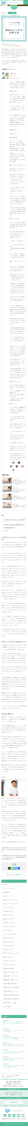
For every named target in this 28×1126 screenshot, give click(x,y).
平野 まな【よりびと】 (8, 941)
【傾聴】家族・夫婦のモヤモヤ (10, 979)
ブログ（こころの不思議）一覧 (14, 874)
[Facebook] (11, 466)
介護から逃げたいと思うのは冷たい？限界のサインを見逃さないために (19, 507)
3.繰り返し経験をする (9, 527)
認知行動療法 (6, 892)
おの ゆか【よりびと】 (8, 930)
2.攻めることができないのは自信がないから (14, 524)
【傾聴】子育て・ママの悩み (10, 1002)
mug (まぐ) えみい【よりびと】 (11, 903)
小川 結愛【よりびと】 (8, 911)
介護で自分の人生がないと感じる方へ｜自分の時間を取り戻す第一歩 (19, 499)
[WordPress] (13, 470)
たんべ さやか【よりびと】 (9, 934)
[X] (19, 462)
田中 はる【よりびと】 (8, 945)
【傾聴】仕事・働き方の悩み (10, 983)
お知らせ (5, 884)
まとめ (5, 530)
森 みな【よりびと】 (8, 949)
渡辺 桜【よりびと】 (8, 915)
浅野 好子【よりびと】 (8, 918)
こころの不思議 (12, 12)
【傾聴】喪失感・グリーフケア (10, 991)
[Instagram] (16, 466)
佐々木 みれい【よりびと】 (9, 960)
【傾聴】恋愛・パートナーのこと (11, 976)
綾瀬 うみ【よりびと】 (8, 938)
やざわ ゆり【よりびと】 (9, 926)
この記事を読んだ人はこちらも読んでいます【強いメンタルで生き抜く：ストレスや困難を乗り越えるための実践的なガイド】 (13, 857)
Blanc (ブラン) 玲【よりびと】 (10, 899)
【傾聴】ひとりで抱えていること (11, 972)
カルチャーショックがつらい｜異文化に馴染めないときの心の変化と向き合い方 (19, 491)
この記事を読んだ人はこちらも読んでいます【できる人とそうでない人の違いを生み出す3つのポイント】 (13, 849)
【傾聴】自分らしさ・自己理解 (10, 987)
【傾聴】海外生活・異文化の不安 (11, 998)
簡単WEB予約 (14, 1102)
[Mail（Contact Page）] (13, 462)
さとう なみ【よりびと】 (9, 907)
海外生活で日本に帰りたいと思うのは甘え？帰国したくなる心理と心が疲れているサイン (19, 482)
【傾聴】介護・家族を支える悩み (11, 995)
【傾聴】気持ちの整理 (8, 968)
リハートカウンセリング (9, 888)
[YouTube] (22, 466)
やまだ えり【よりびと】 (9, 964)
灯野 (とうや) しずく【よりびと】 (11, 953)
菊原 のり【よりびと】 (8, 957)
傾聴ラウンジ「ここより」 (9, 896)
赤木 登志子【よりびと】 (9, 922)
